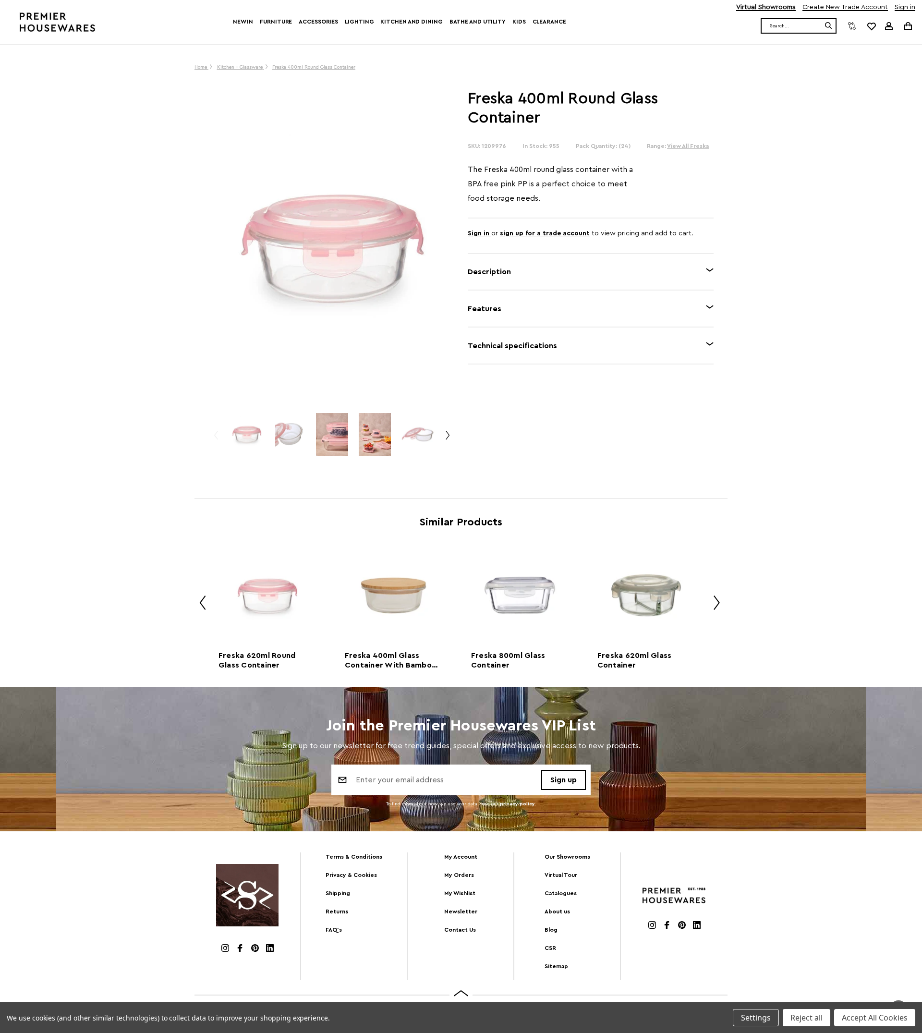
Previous (215, 439)
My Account (460, 857)
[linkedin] (270, 949)
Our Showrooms (567, 857)
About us (557, 911)
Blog (551, 930)
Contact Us (460, 930)
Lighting (359, 21)
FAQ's (334, 930)
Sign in (905, 7)
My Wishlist (459, 893)
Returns (337, 911)
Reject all (806, 1017)
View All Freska (688, 146)
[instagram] (225, 949)
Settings (756, 1017)
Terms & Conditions (354, 857)
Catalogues (561, 893)
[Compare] (852, 26)
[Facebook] (240, 949)
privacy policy (517, 804)
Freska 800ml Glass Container (508, 660)
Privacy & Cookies (351, 875)
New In (243, 21)
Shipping (338, 893)
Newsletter (460, 911)
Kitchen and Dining (411, 21)
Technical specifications (512, 346)
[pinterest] (255, 949)
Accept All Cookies (875, 1017)
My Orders (459, 875)
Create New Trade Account (845, 7)
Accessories (318, 21)
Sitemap (556, 966)
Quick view (267, 595)
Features (484, 309)
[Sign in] (889, 26)
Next (447, 439)
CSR (550, 948)
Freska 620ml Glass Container (634, 660)
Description (489, 272)
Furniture (276, 21)
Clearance (549, 21)
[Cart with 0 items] (907, 26)
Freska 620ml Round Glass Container (257, 660)
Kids (519, 21)
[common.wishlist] (871, 26)
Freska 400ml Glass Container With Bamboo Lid (391, 661)
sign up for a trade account (545, 233)
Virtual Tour (561, 875)
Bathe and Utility (477, 21)
